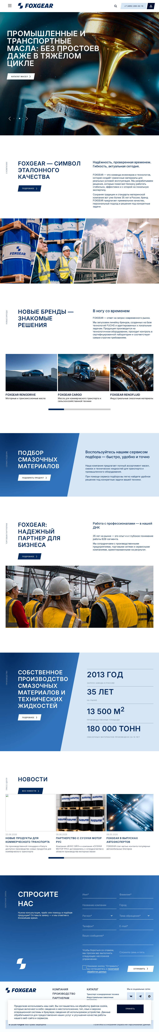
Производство (63, 993)
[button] (9, 118)
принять (130, 1009)
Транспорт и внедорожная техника (103, 994)
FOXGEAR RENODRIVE (21, 394)
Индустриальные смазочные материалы (100, 998)
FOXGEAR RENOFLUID (125, 394)
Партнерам (60, 998)
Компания (60, 989)
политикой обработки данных (103, 970)
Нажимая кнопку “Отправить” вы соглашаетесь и (103, 969)
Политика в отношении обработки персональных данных (121, 1024)
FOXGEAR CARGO (70, 394)
